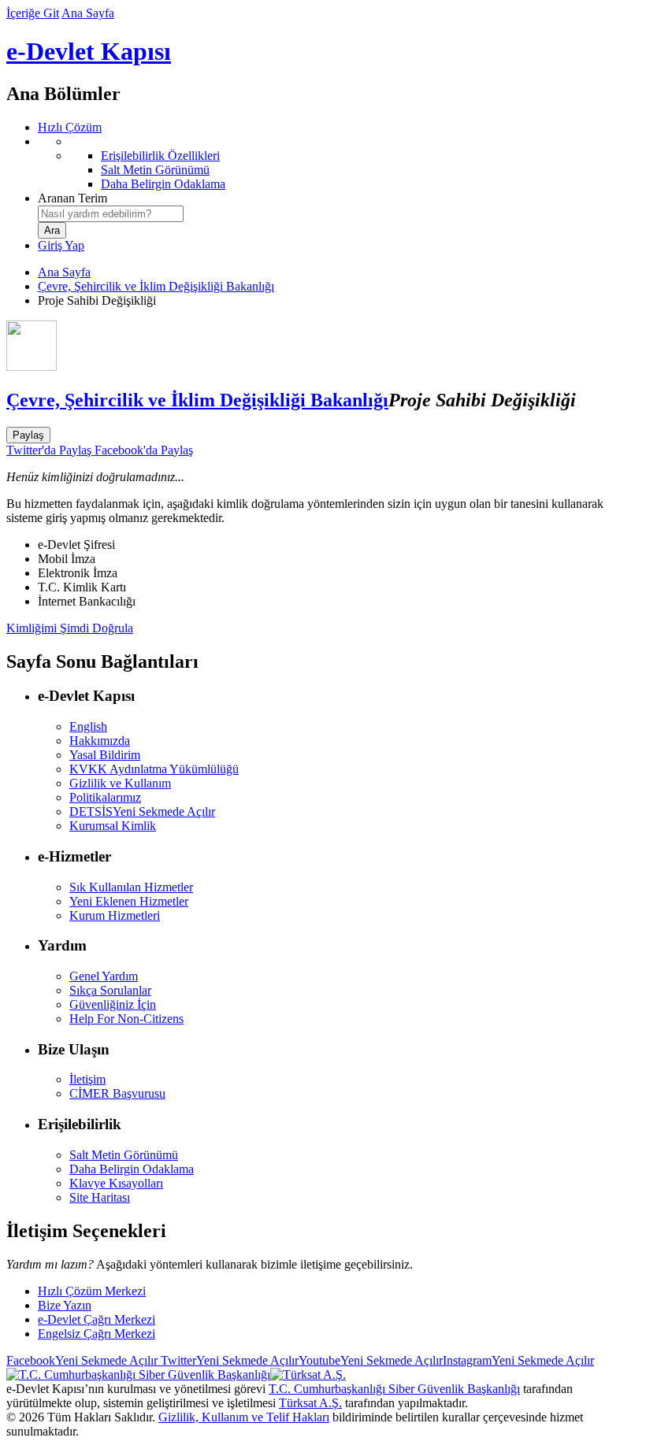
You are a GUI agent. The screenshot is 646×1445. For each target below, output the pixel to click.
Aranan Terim (72, 198)
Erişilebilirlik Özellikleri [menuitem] (160, 155)
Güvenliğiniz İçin (112, 1004)
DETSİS (142, 811)
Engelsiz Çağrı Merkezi (96, 1333)
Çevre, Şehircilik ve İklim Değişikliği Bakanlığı (156, 286)
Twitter (228, 1360)
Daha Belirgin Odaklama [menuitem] (163, 184)
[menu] (339, 163)
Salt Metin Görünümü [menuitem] (155, 169)
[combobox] (111, 214)
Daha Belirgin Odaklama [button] (131, 1169)
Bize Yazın (64, 1305)
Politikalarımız (105, 797)
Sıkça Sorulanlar (110, 990)
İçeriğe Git (32, 13)
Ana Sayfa (87, 13)
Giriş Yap (61, 245)
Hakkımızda (99, 740)
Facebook (82, 1360)
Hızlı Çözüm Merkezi (92, 1291)
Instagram (518, 1360)
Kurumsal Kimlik (112, 825)
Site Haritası (99, 1197)
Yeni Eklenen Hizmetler (128, 901)
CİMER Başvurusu (117, 1093)
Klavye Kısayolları (116, 1183)
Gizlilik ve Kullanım (120, 783)
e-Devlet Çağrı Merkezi (96, 1319)
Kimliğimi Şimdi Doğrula (69, 628)
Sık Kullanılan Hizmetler (131, 887)
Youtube (371, 1360)
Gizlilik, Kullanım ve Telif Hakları (243, 1417)
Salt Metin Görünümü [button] (123, 1155)
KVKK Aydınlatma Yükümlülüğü (154, 769)
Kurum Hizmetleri (114, 915)
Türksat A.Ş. (310, 1403)
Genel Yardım (103, 976)
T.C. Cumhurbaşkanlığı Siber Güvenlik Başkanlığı (394, 1388)
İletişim (87, 1079)
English (88, 726)
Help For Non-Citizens (126, 1018)
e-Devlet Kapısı (88, 51)
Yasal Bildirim (104, 754)
